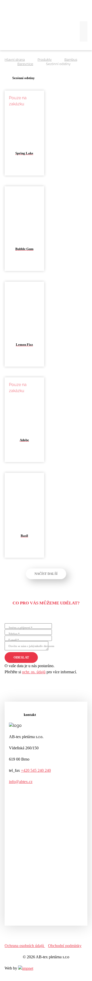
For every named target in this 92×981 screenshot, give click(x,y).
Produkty (45, 59)
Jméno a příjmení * (20, 627)
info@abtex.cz (20, 781)
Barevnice (25, 64)
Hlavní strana (15, 59)
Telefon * (14, 633)
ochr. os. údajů (33, 672)
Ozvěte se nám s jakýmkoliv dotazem (31, 646)
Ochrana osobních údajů (25, 945)
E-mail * (13, 639)
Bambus (70, 59)
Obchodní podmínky (65, 945)
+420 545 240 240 (36, 770)
